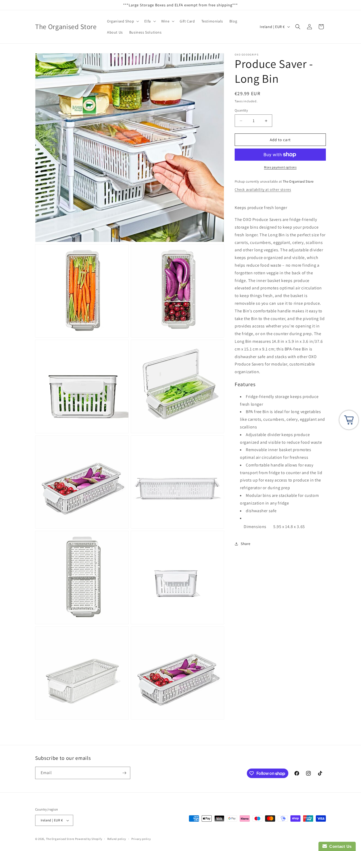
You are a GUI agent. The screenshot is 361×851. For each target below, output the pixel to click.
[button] (122, 21)
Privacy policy (141, 839)
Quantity (241, 110)
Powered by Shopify (88, 839)
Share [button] (246, 544)
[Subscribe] (124, 773)
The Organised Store (60, 839)
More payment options (280, 167)
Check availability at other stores (263, 189)
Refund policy (116, 839)
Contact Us (339, 846)
